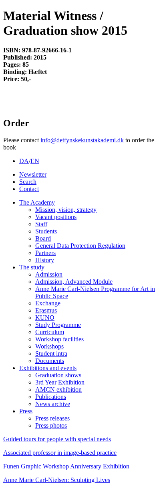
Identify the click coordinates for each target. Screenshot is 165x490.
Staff (41, 224)
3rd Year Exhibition (60, 382)
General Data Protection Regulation (80, 245)
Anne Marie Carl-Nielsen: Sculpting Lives (56, 479)
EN (34, 160)
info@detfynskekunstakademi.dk (82, 140)
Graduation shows (58, 375)
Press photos (51, 425)
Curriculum (49, 332)
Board (43, 238)
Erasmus (46, 310)
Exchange (47, 303)
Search (27, 181)
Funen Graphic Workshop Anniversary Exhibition (66, 466)
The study (31, 267)
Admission (48, 274)
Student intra (51, 353)
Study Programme (58, 324)
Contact (29, 188)
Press (25, 411)
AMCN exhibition (58, 389)
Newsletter (32, 174)
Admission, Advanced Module (74, 281)
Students (46, 231)
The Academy (37, 202)
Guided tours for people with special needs (57, 439)
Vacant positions (55, 216)
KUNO (44, 317)
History (44, 260)
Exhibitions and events (47, 368)
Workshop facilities (59, 339)
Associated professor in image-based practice (60, 452)
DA (24, 160)
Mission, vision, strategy (66, 209)
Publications (50, 396)
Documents (49, 360)
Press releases (52, 418)
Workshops (49, 346)
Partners (45, 252)
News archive (52, 403)
